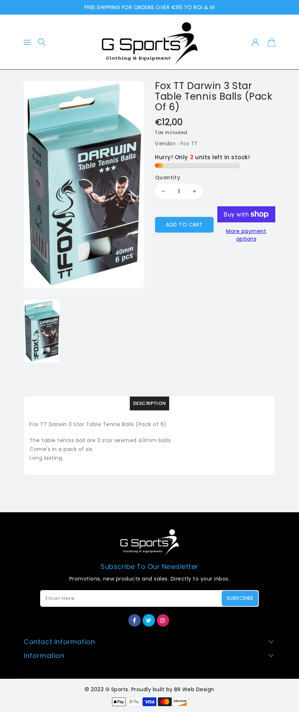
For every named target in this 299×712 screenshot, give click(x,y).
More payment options (246, 234)
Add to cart (184, 224)
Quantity (167, 177)
